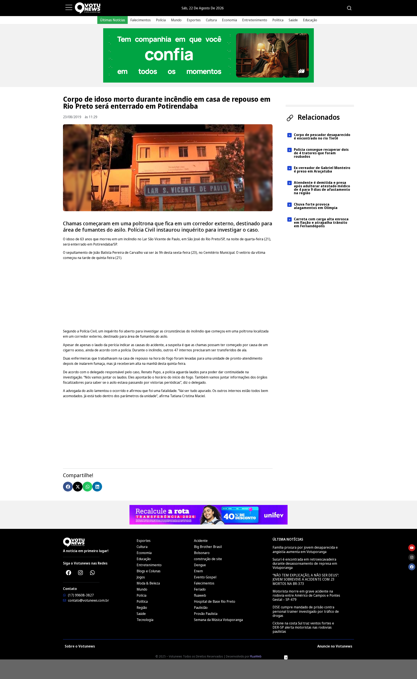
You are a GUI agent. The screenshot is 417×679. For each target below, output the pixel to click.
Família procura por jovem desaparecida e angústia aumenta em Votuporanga (305, 549)
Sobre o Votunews (80, 646)
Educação (310, 20)
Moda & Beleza (148, 583)
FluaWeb (255, 656)
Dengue (200, 565)
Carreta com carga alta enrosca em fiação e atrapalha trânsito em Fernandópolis (321, 222)
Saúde (293, 20)
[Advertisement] (168, 293)
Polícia (161, 20)
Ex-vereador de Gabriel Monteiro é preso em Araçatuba (322, 169)
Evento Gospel (205, 577)
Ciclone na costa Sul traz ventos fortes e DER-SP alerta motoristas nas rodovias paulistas (303, 627)
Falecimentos (140, 20)
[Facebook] (68, 572)
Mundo (176, 20)
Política (277, 20)
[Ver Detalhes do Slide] (208, 55)
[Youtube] (411, 547)
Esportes (194, 20)
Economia (229, 20)
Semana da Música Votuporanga (218, 619)
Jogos (141, 577)
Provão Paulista (205, 613)
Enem (198, 571)
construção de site (208, 558)
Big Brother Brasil (208, 546)
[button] (68, 486)
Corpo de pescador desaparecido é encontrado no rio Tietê (322, 136)
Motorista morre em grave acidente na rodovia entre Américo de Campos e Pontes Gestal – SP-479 (306, 595)
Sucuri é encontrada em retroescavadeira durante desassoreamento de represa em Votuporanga (305, 563)
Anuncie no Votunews (334, 646)
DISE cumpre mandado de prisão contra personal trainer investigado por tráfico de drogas (306, 611)
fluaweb (200, 595)
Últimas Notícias (112, 20)
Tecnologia (145, 619)
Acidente (201, 540)
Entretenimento (254, 20)
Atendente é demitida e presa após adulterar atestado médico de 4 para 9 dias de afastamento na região (322, 187)
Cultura (211, 20)
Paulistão (201, 607)
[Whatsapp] (92, 572)
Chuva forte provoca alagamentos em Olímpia (316, 206)
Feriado (200, 589)
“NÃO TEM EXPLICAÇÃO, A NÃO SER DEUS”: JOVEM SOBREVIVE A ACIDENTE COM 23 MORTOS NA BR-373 (306, 579)
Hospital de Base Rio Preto (214, 601)
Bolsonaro (202, 552)
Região (142, 607)
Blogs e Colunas (149, 571)
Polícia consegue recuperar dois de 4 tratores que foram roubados (321, 153)
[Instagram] (80, 572)
